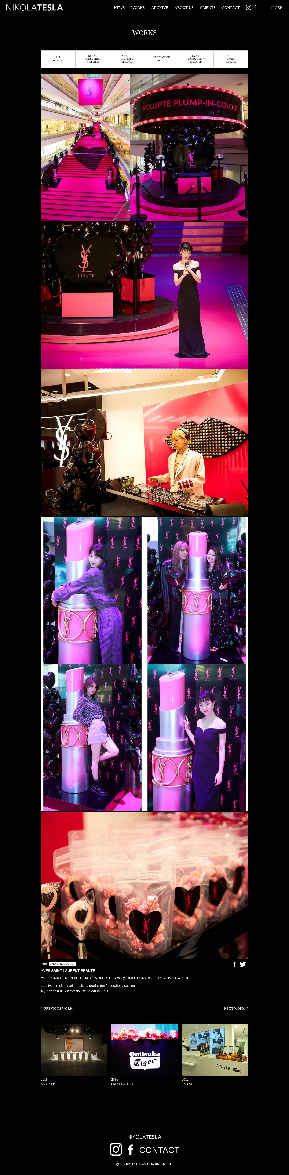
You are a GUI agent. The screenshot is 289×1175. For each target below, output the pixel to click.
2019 (105, 991)
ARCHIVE (159, 8)
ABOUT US (184, 8)
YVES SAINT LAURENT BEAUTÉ (66, 991)
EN (280, 8)
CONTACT (231, 8)
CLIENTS (208, 8)
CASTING (94, 991)
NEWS (119, 8)
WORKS (138, 8)
